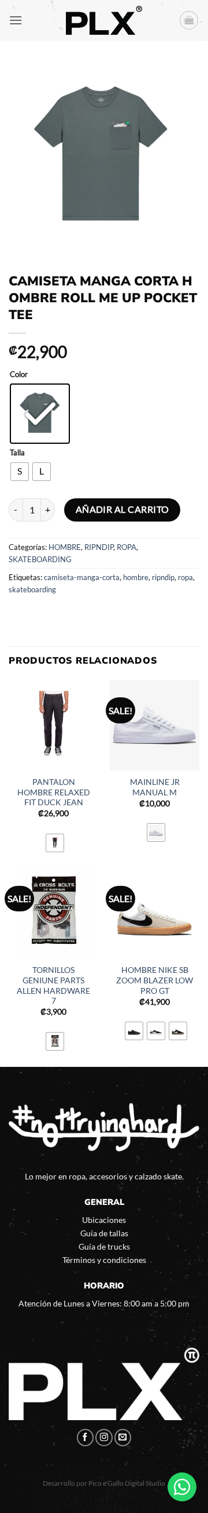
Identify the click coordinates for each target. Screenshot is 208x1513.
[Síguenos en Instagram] (104, 1437)
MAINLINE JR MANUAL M (155, 787)
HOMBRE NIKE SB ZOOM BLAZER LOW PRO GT (154, 980)
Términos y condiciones (104, 1260)
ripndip (163, 577)
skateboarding (32, 589)
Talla (17, 453)
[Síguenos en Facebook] (85, 1437)
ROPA (126, 547)
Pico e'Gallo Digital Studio (126, 1483)
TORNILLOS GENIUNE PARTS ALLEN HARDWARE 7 (53, 985)
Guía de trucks (104, 1246)
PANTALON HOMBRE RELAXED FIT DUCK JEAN (53, 792)
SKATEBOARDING (40, 559)
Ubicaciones (104, 1220)
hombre (135, 577)
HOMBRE (65, 547)
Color (19, 375)
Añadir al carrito (122, 509)
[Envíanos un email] (123, 1437)
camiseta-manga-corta (82, 577)
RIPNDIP (98, 547)
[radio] (40, 414)
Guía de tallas (104, 1233)
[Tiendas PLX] (104, 20)
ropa (185, 577)
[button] (16, 20)
